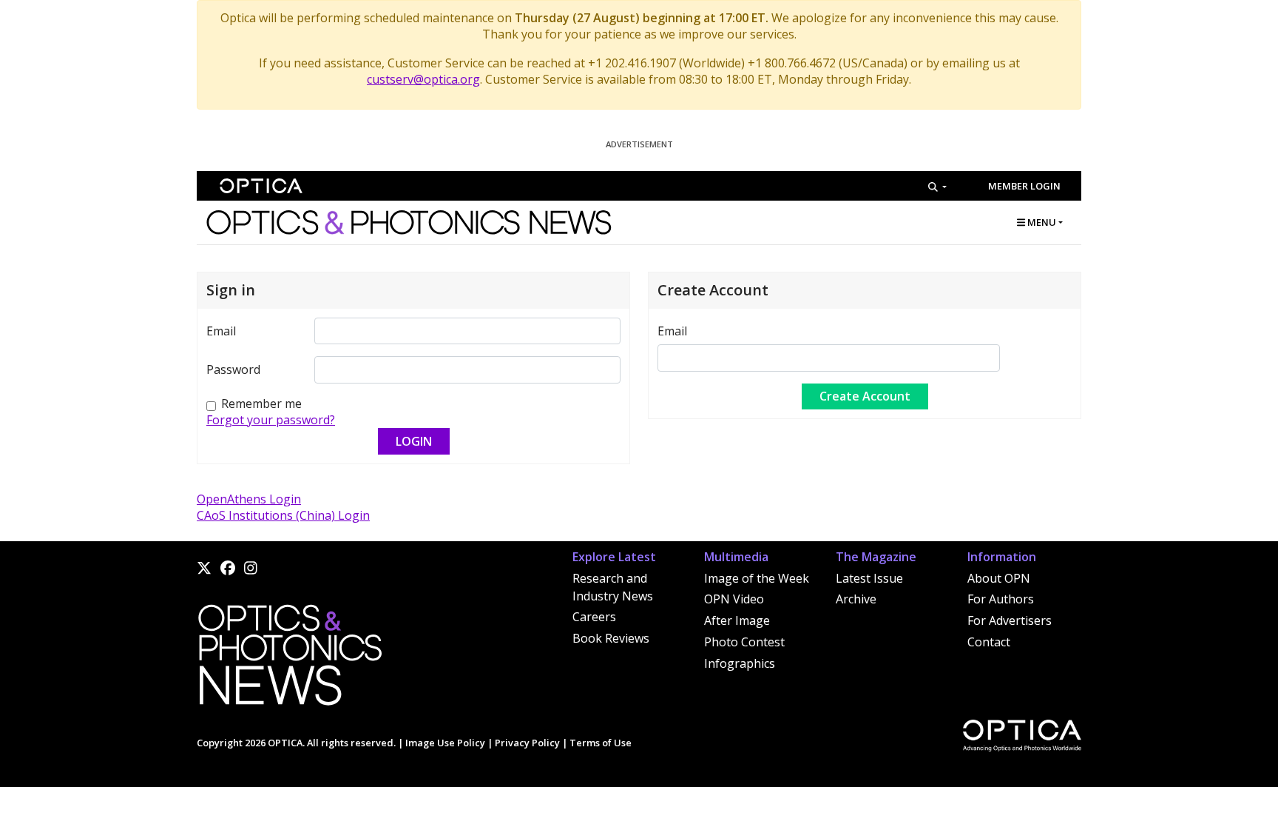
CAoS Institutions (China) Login (283, 515)
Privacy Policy (527, 742)
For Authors (1000, 599)
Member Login (1024, 185)
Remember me (261, 403)
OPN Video (734, 599)
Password (233, 369)
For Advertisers (1009, 620)
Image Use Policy (445, 742)
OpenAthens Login (249, 499)
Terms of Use (600, 742)
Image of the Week (756, 578)
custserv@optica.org (423, 79)
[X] (204, 568)
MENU (1040, 222)
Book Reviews (610, 638)
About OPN (998, 578)
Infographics (739, 663)
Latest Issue (869, 578)
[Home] (289, 660)
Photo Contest (744, 642)
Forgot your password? (270, 420)
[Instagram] (250, 568)
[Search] (937, 186)
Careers (594, 617)
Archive (856, 599)
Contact (988, 642)
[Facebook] (227, 568)
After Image (737, 620)
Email (221, 331)
